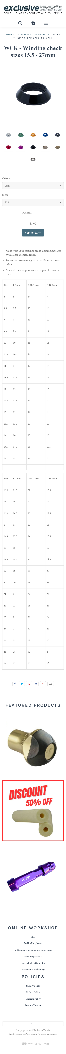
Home (9, 34)
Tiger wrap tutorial (33, 957)
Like (14, 683)
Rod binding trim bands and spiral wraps (33, 950)
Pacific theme (15, 1034)
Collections (23, 34)
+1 (43, 683)
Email (50, 683)
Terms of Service (33, 1006)
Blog (33, 937)
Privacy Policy (33, 986)
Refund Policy (33, 992)
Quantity (27, 213)
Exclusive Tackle (41, 1031)
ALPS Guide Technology (33, 970)
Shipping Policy (33, 999)
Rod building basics (33, 944)
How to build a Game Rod (33, 963)
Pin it (29, 683)
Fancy (36, 683)
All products (42, 34)
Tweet (22, 683)
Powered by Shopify (47, 1034)
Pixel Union (31, 1034)
